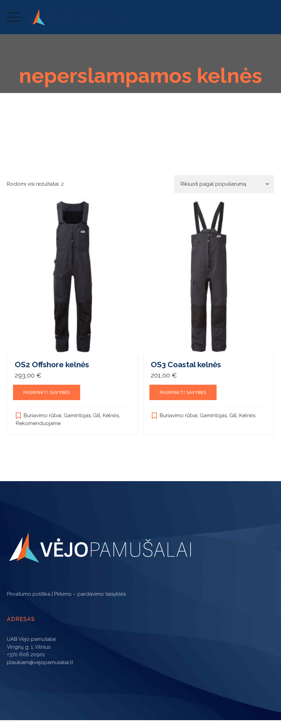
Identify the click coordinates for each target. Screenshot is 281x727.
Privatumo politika (28, 594)
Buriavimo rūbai (42, 415)
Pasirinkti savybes (46, 392)
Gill (96, 415)
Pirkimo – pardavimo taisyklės (90, 594)
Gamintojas (77, 415)
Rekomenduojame (38, 423)
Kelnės (111, 415)
